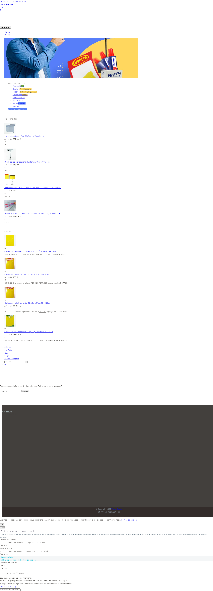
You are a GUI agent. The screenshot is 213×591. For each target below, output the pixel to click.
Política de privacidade (10, 560)
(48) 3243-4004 (6, 4)
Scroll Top (22, 1)
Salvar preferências (7, 557)
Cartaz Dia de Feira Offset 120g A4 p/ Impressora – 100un (28, 332)
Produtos (8, 35)
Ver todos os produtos (17, 109)
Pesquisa (25, 391)
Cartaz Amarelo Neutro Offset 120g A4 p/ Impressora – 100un (30, 251)
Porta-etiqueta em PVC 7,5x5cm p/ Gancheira (24, 136)
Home (7, 32)
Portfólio (8, 350)
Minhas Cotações (11, 359)
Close (3, 527)
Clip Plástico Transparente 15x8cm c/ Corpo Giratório (27, 162)
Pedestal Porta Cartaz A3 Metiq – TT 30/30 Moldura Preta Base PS (32, 188)
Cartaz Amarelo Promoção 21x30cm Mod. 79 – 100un (27, 274)
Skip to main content (9, 1)
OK (2, 525)
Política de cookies (129, 520)
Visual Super (116, 509)
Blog (6, 353)
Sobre (7, 356)
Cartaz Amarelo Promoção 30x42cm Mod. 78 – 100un (27, 303)
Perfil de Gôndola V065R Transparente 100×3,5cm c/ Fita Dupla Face (33, 213)
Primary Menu (5, 27)
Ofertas (7, 347)
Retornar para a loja (8, 587)
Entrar (2, 7)
